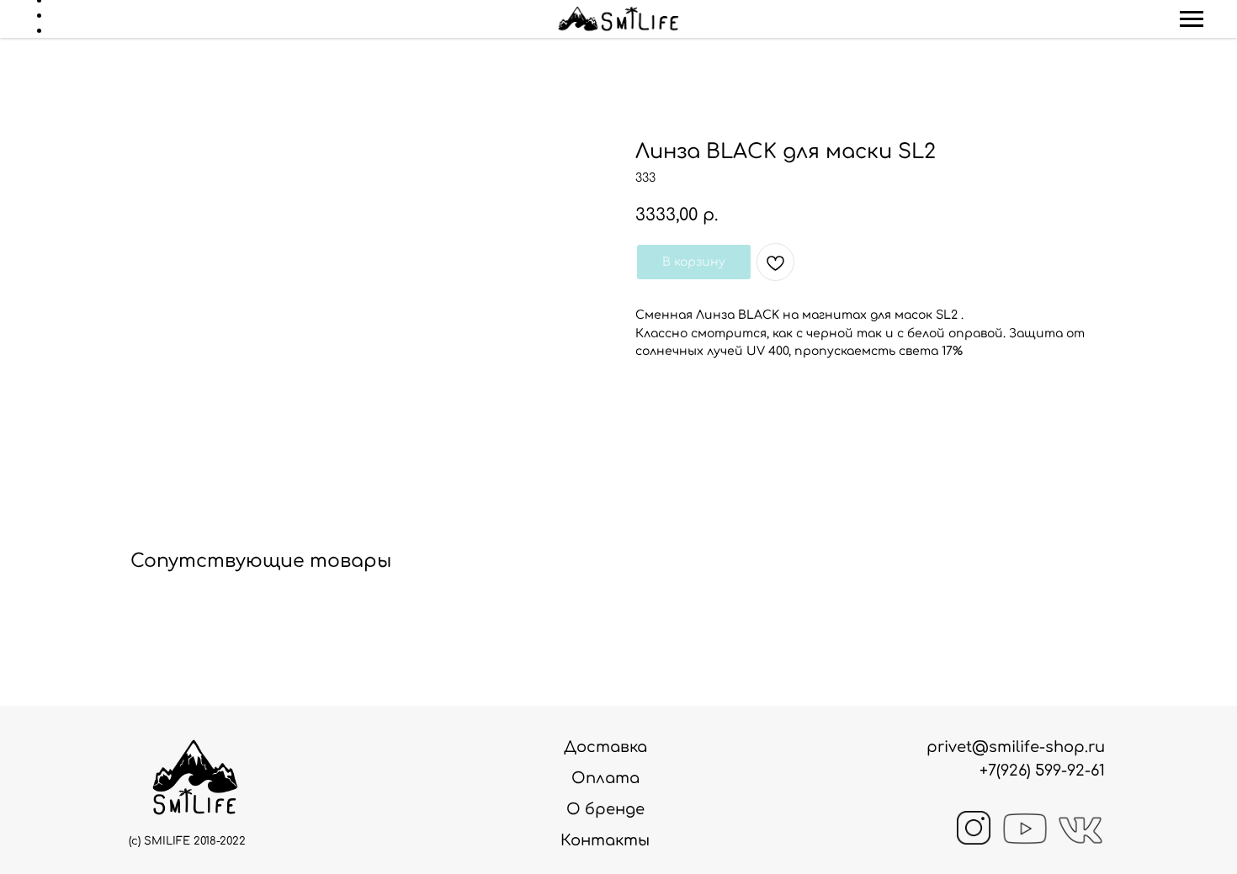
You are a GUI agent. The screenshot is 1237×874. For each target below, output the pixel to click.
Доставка (605, 747)
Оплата (605, 778)
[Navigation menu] (1191, 19)
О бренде (605, 809)
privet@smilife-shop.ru (1015, 747)
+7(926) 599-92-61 (1042, 770)
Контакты (605, 840)
